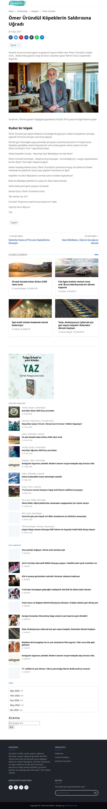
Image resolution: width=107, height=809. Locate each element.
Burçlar (32, 408)
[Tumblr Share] (31, 37)
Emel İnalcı (26, 421)
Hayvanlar (37, 487)
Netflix (33, 500)
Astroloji (25, 408)
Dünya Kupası (49, 526)
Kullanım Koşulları (63, 761)
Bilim (24, 513)
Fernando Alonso (48, 421)
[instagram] (26, 787)
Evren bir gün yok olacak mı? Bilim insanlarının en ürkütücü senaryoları (54, 516)
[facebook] (21, 787)
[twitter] (11, 787)
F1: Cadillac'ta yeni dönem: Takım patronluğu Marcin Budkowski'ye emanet (56, 669)
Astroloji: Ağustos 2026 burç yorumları (39, 450)
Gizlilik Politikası (62, 757)
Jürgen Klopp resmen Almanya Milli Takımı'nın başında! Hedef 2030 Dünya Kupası (58, 529)
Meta (33, 460)
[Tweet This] (16, 37)
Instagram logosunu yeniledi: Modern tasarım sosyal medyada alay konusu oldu (58, 463)
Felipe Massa (36, 421)
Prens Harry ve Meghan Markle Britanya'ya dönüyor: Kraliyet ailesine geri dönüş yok (60, 602)
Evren (29, 513)
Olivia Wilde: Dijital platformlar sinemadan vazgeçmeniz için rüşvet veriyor (55, 503)
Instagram (26, 460)
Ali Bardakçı (32, 434)
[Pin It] (21, 37)
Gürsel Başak (40, 408)
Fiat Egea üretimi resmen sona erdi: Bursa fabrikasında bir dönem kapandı (76, 284)
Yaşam (14, 222)
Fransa (30, 487)
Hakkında (59, 753)
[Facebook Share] (11, 37)
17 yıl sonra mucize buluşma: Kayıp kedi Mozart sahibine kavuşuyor (52, 490)
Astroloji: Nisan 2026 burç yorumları (38, 410)
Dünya (24, 487)
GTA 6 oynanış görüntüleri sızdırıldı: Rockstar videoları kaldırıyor (51, 576)
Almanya (40, 526)
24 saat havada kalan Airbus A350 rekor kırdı (42, 437)
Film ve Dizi (26, 500)
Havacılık (40, 434)
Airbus (24, 434)
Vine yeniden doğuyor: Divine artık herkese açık (43, 550)
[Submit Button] (95, 792)
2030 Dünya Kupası (29, 526)
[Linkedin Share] (26, 37)
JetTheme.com (71, 805)
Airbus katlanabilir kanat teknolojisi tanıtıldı (42, 476)
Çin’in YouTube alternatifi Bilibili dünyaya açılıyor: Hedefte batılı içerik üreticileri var (59, 563)
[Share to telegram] (42, 37)
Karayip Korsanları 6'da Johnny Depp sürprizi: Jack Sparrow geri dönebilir (54, 616)
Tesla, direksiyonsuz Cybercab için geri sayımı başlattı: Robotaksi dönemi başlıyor (76, 325)
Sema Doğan (40, 460)
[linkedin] (16, 787)
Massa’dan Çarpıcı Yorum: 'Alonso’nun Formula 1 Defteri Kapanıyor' (52, 424)
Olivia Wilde (41, 500)
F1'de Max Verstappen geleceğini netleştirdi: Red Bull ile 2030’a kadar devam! (56, 589)
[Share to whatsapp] (37, 37)
